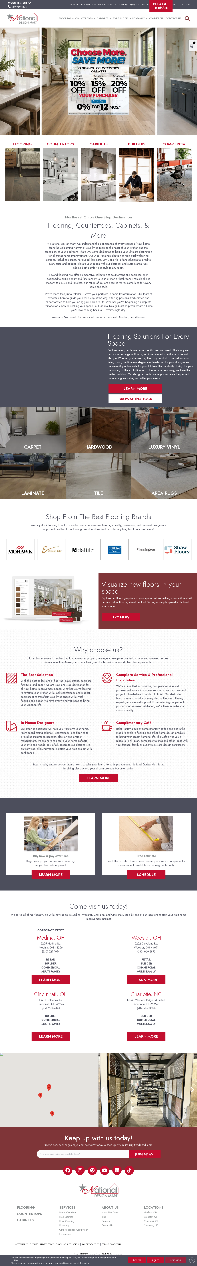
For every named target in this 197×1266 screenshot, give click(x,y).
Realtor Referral (181, 4)
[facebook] (67, 1170)
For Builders (121, 18)
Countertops (84, 18)
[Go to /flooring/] (22, 171)
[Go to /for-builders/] (136, 171)
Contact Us (173, 18)
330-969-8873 (19, 6)
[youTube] (104, 1170)
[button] (73, 18)
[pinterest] (92, 1170)
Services (111, 4)
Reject (155, 1260)
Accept (137, 1260)
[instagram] (80, 1170)
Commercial (157, 18)
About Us (74, 4)
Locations (122, 4)
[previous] (3, 81)
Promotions (100, 4)
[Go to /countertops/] (60, 171)
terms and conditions (59, 1263)
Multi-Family (137, 18)
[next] (193, 81)
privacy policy (33, 1263)
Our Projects (86, 4)
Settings (175, 1260)
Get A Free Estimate (161, 6)
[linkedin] (117, 1170)
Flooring (65, 18)
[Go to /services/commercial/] (174, 171)
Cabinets (102, 18)
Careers (145, 4)
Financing (134, 4)
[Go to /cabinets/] (98, 171)
